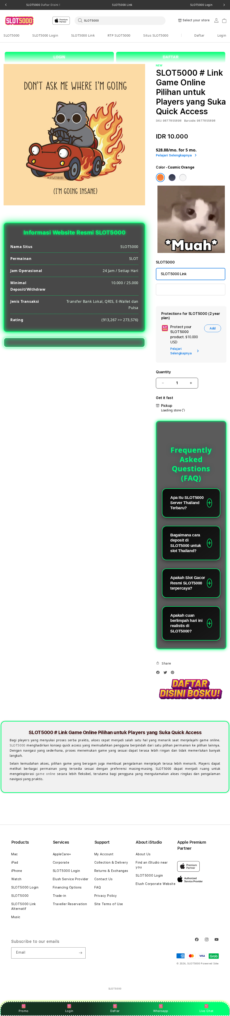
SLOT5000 (43, 5)
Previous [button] (6, 5)
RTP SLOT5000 (119, 35)
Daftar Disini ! (50, 5)
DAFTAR (171, 57)
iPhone (16, 871)
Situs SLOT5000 (155, 35)
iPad (14, 862)
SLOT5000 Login (45, 35)
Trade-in (59, 896)
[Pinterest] (173, 673)
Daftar (115, 1011)
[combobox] (120, 20)
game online (45, 774)
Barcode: (190, 121)
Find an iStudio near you (152, 865)
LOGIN (59, 57)
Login (69, 1011)
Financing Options (67, 887)
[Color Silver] (182, 177)
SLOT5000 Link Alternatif (23, 906)
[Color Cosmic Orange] (160, 177)
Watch (16, 879)
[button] (12, 35)
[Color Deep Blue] (172, 177)
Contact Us (103, 879)
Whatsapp (160, 1011)
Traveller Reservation (70, 904)
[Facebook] (159, 673)
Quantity (163, 372)
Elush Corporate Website (155, 884)
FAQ (97, 887)
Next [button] (224, 5)
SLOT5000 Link (122, 5)
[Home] (19, 20)
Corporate (61, 862)
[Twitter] (166, 673)
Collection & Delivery (111, 862)
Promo (23, 1011)
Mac (14, 854)
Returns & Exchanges (111, 871)
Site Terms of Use (108, 904)
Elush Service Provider (70, 879)
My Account (104, 854)
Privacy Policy (105, 896)
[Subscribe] (80, 953)
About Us (143, 854)
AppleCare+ (62, 854)
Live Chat (206, 1011)
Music (15, 917)
